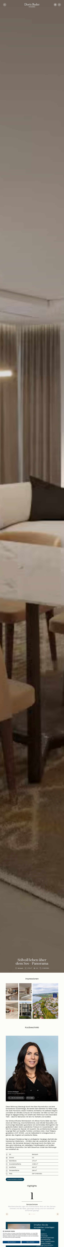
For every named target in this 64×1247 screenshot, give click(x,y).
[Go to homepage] (32, 5)
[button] (59, 4)
